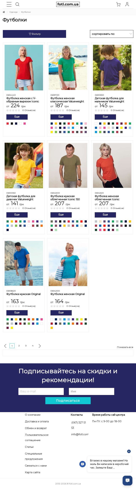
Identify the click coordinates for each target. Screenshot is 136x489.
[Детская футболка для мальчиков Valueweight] (112, 67)
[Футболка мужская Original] (24, 263)
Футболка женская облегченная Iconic (107, 198)
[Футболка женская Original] (68, 263)
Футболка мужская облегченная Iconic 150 (65, 198)
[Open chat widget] (127, 480)
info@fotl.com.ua (81, 434)
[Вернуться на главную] (4, 12)
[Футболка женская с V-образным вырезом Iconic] (24, 67)
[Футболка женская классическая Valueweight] (68, 67)
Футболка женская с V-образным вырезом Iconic (22, 100)
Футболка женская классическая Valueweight (67, 100)
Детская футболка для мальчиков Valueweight (109, 100)
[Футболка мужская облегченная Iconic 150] (68, 165)
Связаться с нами (36, 465)
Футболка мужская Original (23, 294)
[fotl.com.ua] (68, 4)
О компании (32, 414)
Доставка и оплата (37, 421)
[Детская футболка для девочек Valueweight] (24, 165)
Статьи (29, 447)
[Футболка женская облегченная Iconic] (112, 165)
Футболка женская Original (67, 294)
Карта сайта (32, 472)
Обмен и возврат (36, 428)
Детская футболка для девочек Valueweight (20, 198)
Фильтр (36, 34)
